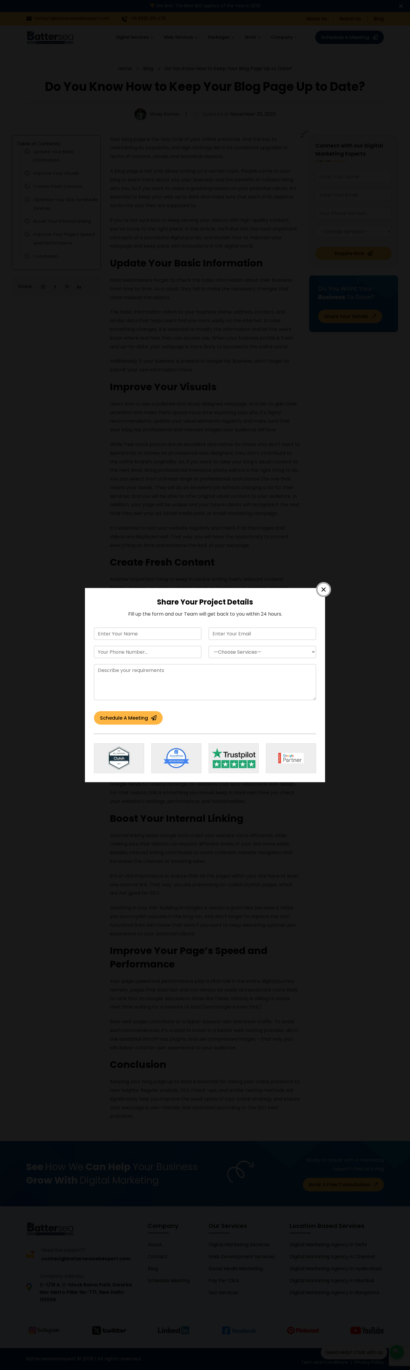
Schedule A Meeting (124, 718)
